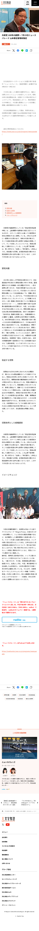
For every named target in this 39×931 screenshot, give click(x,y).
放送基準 (4, 850)
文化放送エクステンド (9, 901)
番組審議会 (5, 855)
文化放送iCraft (6, 892)
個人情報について (7, 859)
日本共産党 (22, 695)
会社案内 (4, 837)
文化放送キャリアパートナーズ (11, 883)
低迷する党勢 (11, 211)
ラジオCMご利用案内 (8, 846)
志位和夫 (20, 699)
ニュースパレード (8, 762)
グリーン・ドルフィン (8, 905)
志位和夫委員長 (10, 699)
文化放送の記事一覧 (9, 811)
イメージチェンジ (12, 215)
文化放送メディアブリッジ (10, 896)
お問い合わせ (6, 863)
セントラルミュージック (9, 879)
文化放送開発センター (9, 875)
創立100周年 (29, 699)
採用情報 (4, 842)
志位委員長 (32, 695)
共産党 (14, 695)
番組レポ (6, 44)
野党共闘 (9, 208)
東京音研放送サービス (9, 888)
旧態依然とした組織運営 (14, 213)
